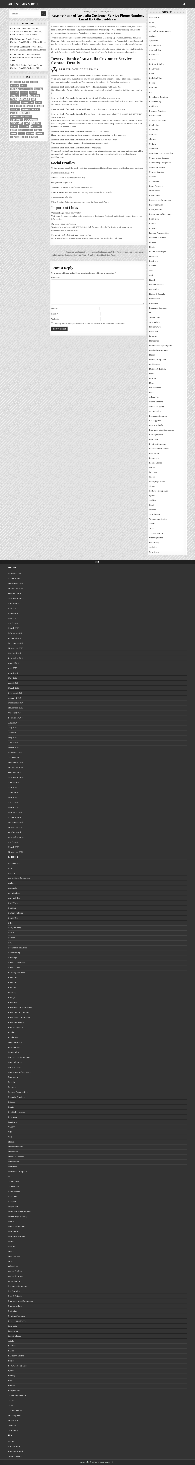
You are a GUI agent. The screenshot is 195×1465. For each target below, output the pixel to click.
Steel (151, 505)
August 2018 (14, 663)
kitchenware (155, 327)
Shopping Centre (157, 482)
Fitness (152, 242)
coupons (24, 92)
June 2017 (13, 733)
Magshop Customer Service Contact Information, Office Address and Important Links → (106, 252)
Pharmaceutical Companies (161, 430)
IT (150, 313)
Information (154, 299)
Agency (152, 27)
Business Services (157, 111)
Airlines (152, 36)
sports (22, 133)
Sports (152, 496)
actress (34, 82)
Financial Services (157, 238)
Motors (152, 378)
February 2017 (15, 753)
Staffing (30, 133)
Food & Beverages (157, 252)
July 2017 (12, 728)
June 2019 (13, 613)
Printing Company (157, 444)
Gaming (152, 266)
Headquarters (27, 102)
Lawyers (153, 336)
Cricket (152, 177)
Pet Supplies (155, 421)
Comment (55, 277)
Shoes (152, 477)
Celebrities (154, 125)
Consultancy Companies (160, 163)
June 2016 (13, 792)
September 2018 (16, 658)
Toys (151, 528)
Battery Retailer (156, 64)
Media (152, 355)
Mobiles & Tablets (157, 369)
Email (54, 314)
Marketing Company (158, 350)
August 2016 (14, 782)
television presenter (19, 137)
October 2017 (14, 713)
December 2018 (15, 643)
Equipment (154, 219)
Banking (86, 11)
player (27, 123)
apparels (14, 85)
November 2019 (15, 588)
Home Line (154, 289)
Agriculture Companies (160, 31)
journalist (15, 109)
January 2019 (14, 638)
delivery (24, 95)
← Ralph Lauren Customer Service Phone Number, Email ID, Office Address (84, 255)
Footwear (153, 256)
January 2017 (14, 758)
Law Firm (153, 331)
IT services (27, 106)
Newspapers (25, 113)
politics (14, 126)
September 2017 (16, 718)
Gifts (151, 270)
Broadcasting (155, 102)
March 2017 (13, 748)
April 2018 (13, 683)
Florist (152, 247)
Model (152, 374)
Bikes (151, 74)
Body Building (155, 78)
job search (39, 106)
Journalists (154, 322)
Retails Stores (155, 463)
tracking (33, 137)
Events (152, 224)
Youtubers (154, 552)
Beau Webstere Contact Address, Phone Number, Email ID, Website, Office (26, 57)
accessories (16, 82)
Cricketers (154, 181)
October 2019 (14, 593)
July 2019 (12, 608)
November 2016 (15, 768)
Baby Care (154, 55)
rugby (13, 130)
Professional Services (159, 449)
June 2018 (13, 673)
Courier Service (156, 172)
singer (13, 133)
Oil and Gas (154, 397)
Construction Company (159, 158)
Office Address (16, 119)
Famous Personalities (159, 233)
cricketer (15, 95)
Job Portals (154, 317)
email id (14, 99)
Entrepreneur (155, 210)
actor (25, 82)
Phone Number (16, 123)
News (151, 383)
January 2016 (14, 817)
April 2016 (13, 802)
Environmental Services (160, 214)
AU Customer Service (23, 3)
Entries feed (14, 1446)
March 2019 (13, 628)
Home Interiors (156, 284)
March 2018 (13, 688)
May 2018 (12, 678)
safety (152, 468)
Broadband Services (158, 97)
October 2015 (14, 832)
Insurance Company (158, 308)
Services (102, 11)
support (39, 133)
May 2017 (12, 738)
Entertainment (156, 205)
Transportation (156, 533)
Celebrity (153, 130)
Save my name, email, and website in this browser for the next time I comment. (89, 323)
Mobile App (154, 364)
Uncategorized (156, 538)
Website (110, 11)
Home (183, 4)
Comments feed (15, 1451)
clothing (14, 92)
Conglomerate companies (161, 153)
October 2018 (14, 653)
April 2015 (13, 842)
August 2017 (14, 723)
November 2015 (15, 827)
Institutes (94, 11)
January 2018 (14, 698)
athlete (23, 85)
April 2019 (13, 623)
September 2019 (16, 598)
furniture (153, 261)
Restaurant (154, 458)
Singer (152, 486)
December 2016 (15, 763)
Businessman (155, 116)
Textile (152, 524)
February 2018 (15, 693)
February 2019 (15, 633)
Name (54, 308)
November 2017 (15, 708)
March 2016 (13, 807)
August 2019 (14, 603)
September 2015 (16, 837)
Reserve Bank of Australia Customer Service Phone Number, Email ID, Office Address (97, 17)
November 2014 (15, 852)
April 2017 (13, 743)
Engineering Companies (160, 200)
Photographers (156, 435)
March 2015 (13, 847)
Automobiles (155, 50)
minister (14, 113)
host (19, 106)
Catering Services (157, 120)
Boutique (153, 88)
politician (36, 123)
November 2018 (15, 648)
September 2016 (16, 777)
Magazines (154, 341)
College (152, 144)
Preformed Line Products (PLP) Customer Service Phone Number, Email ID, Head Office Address (26, 31)
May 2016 (12, 797)
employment (24, 99)
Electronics (154, 195)
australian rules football (21, 89)
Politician (153, 439)
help (12, 106)
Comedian (153, 148)
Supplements (155, 514)
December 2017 (15, 703)
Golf (151, 275)
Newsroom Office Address (21, 116)
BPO (151, 92)
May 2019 (12, 618)
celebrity (38, 89)
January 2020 (14, 578)
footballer (15, 102)
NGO (151, 392)
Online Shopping (31, 119)
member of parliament (30, 109)
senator (38, 130)
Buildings (153, 106)
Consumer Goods (157, 167)
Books (152, 83)
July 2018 (12, 668)
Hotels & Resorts (157, 294)
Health (38, 102)
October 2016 (14, 773)
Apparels (153, 41)
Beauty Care (154, 69)
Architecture (155, 45)
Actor (151, 22)
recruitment (36, 126)
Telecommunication (158, 519)
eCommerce (34, 95)
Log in (11, 1441)
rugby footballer (25, 130)
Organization (155, 411)
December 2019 (15, 583)
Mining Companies (157, 360)
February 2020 (15, 573)
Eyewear (153, 228)
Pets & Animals (156, 425)
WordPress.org (15, 1456)
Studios (152, 510)
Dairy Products (156, 186)
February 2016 (15, 812)
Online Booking (156, 402)
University (154, 542)
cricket (33, 92)
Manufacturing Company (160, 346)
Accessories (154, 17)
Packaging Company (158, 416)
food (33, 99)
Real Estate (24, 126)
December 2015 (15, 822)
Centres (153, 134)
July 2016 (12, 787)
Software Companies (158, 491)
